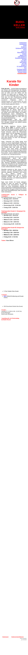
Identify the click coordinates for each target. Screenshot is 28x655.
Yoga (25, 67)
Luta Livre (24, 51)
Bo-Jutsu (24, 59)
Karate (25, 45)
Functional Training (22, 69)
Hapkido (24, 53)
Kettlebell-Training (22, 70)
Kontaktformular (22, 73)
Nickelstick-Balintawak (21, 58)
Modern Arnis (23, 55)
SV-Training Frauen (22, 66)
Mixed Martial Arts (22, 52)
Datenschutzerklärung (17, 637)
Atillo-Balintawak (22, 56)
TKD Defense (23, 62)
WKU (5, 296)
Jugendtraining (23, 44)
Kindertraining (23, 42)
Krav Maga (24, 60)
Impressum (5, 637)
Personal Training (22, 72)
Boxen (25, 49)
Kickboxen (24, 46)
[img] (17, 2)
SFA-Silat (24, 63)
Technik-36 (24, 65)
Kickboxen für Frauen (21, 48)
